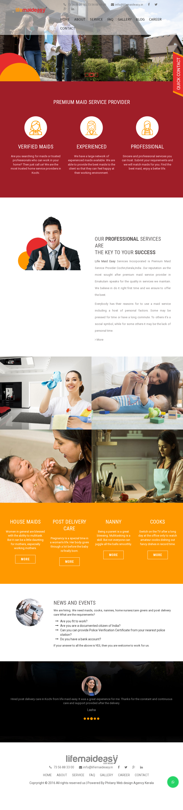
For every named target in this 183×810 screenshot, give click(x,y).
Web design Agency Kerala (135, 783)
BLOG (140, 19)
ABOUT (79, 19)
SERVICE (96, 19)
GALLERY (124, 19)
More (99, 339)
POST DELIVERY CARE (137, 387)
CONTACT (67, 28)
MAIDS (46, 387)
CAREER (155, 19)
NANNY (46, 460)
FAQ (110, 19)
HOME (65, 19)
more (25, 559)
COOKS (137, 460)
